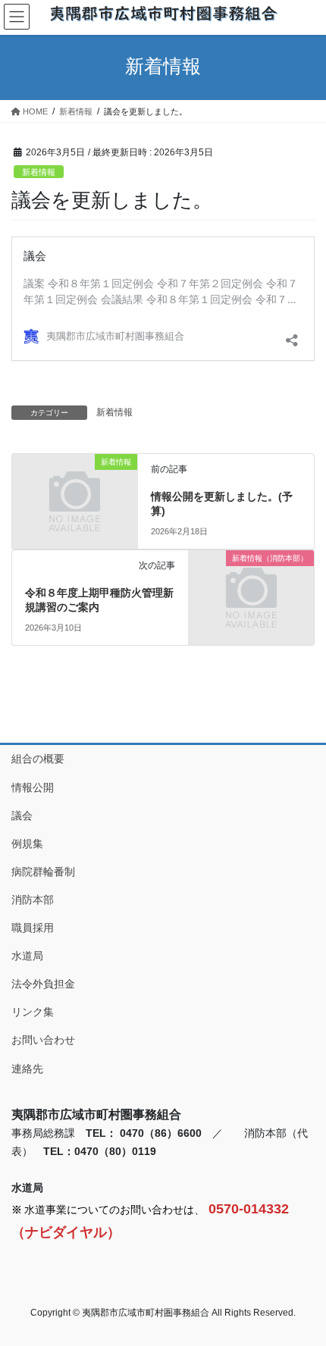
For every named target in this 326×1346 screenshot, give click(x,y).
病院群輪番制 (43, 872)
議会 (22, 815)
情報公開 (32, 787)
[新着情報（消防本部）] (251, 587)
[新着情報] (74, 491)
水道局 (27, 956)
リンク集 (32, 1012)
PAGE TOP (303, 1292)
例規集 (27, 843)
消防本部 (32, 900)
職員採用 (32, 928)
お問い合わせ (43, 1040)
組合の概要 (37, 759)
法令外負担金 (43, 984)
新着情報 (38, 172)
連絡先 (27, 1069)
